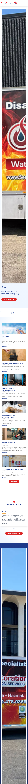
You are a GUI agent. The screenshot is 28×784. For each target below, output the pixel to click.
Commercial (14, 316)
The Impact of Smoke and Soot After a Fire (12, 363)
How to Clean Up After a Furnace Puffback (12, 469)
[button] (26, 3)
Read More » (4, 346)
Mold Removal (5, 336)
